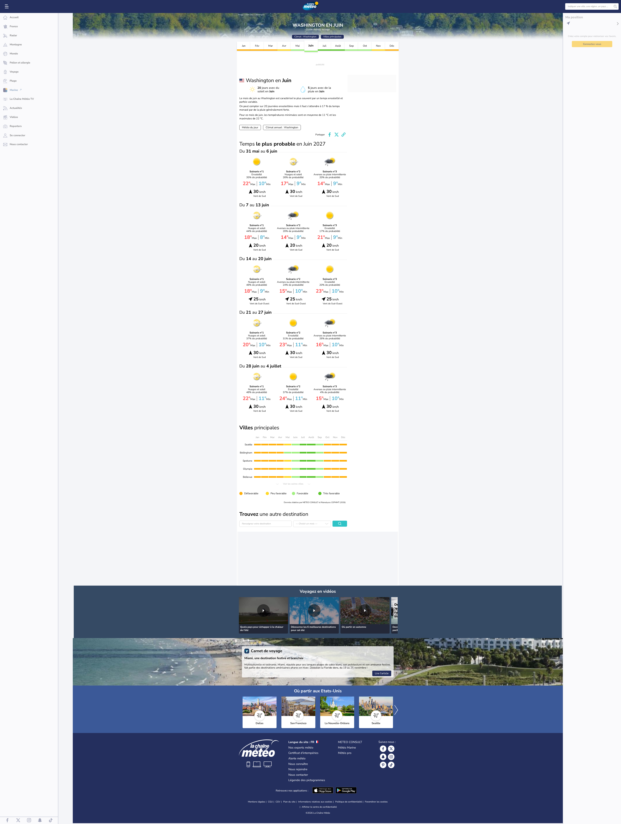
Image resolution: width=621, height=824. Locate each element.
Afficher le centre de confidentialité (319, 807)
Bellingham (246, 452)
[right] (395, 612)
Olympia (247, 468)
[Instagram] (391, 757)
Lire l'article (382, 673)
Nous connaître (298, 764)
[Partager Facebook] (329, 134)
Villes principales (332, 36)
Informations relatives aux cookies (315, 801)
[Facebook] (383, 748)
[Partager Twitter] (336, 134)
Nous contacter (298, 775)
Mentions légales (256, 801)
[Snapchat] (383, 757)
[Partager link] (343, 134)
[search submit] (615, 6)
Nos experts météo (300, 748)
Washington (260, 15)
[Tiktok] (391, 765)
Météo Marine (347, 748)
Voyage (240, 15)
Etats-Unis (249, 15)
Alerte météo (296, 758)
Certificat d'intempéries (303, 753)
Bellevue (247, 477)
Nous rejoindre (297, 769)
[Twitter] (391, 748)
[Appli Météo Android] (346, 790)
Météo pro (344, 753)
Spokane (247, 460)
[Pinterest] (383, 765)
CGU (270, 801)
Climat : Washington (305, 36)
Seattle (248, 444)
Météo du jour (250, 127)
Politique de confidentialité (348, 801)
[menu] (7, 6)
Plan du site (289, 801)
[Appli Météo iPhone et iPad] (322, 790)
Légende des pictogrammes (306, 780)
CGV (278, 801)
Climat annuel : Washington (282, 127)
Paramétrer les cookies (376, 802)
